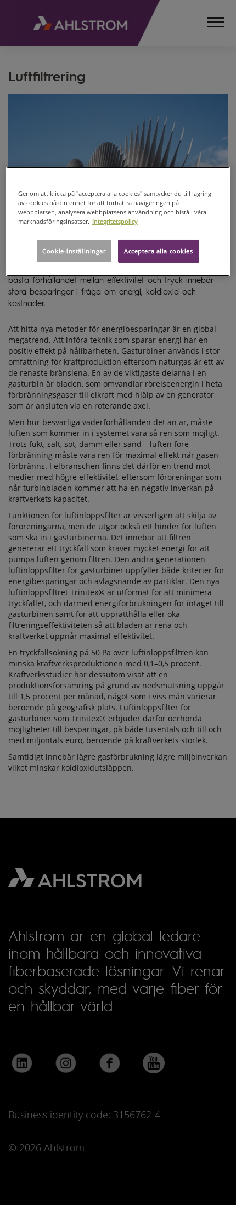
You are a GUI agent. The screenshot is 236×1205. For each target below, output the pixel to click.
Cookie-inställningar (73, 251)
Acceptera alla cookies (158, 251)
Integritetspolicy (115, 221)
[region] (118, 221)
